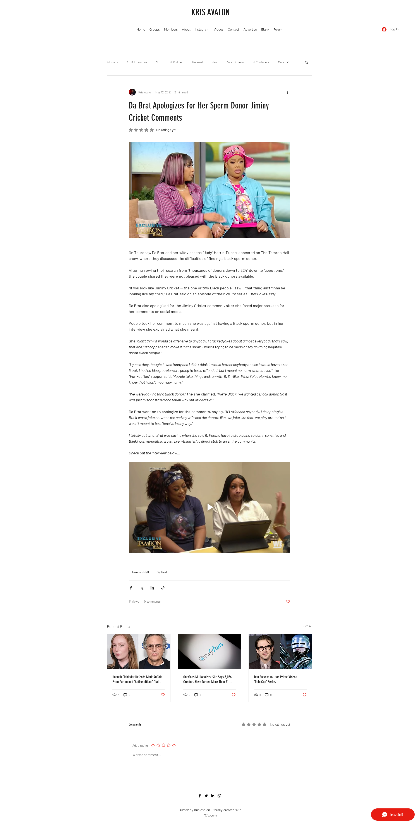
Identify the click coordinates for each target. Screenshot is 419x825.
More (281, 62)
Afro (158, 62)
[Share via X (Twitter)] (141, 588)
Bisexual (197, 62)
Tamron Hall (140, 572)
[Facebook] (199, 796)
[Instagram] (219, 796)
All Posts (112, 62)
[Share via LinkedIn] (152, 588)
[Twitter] (206, 796)
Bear (215, 62)
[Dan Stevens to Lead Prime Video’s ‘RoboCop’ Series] (280, 651)
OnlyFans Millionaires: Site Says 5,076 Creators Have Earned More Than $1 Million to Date (207, 679)
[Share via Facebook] (131, 588)
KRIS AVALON (210, 12)
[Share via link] (163, 588)
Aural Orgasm (235, 62)
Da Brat (161, 572)
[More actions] (287, 92)
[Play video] (209, 507)
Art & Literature (137, 62)
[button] (306, 62)
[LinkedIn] (213, 796)
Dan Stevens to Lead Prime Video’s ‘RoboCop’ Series (275, 679)
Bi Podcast (177, 62)
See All (308, 626)
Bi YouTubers (261, 62)
